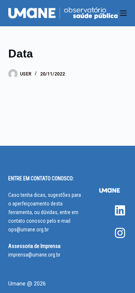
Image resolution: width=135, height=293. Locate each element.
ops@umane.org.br (28, 230)
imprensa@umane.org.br (34, 255)
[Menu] (123, 13)
